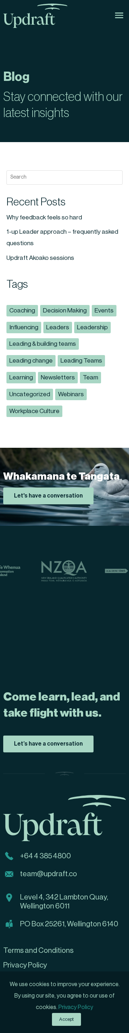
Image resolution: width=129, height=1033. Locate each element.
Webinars (71, 394)
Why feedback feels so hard (44, 217)
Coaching (22, 310)
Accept (66, 1019)
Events (104, 310)
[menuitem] (64, 950)
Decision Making (65, 310)
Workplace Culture (34, 411)
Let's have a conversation (48, 496)
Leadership (92, 327)
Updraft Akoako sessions (40, 258)
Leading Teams (81, 361)
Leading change (31, 361)
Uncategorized (29, 394)
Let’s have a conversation (48, 744)
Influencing (23, 327)
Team (90, 377)
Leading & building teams (42, 344)
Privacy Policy (75, 1007)
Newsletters (58, 377)
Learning (21, 377)
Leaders (57, 327)
